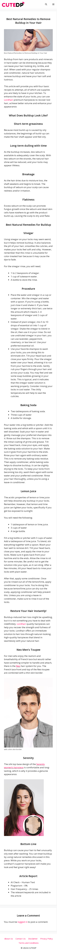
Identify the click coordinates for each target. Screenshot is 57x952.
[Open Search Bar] (46, 4)
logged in (22, 921)
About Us (8, 938)
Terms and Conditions (29, 943)
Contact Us (21, 938)
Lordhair (8, 99)
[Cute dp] (13, 4)
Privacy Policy (46, 938)
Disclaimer (33, 938)
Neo (18, 666)
